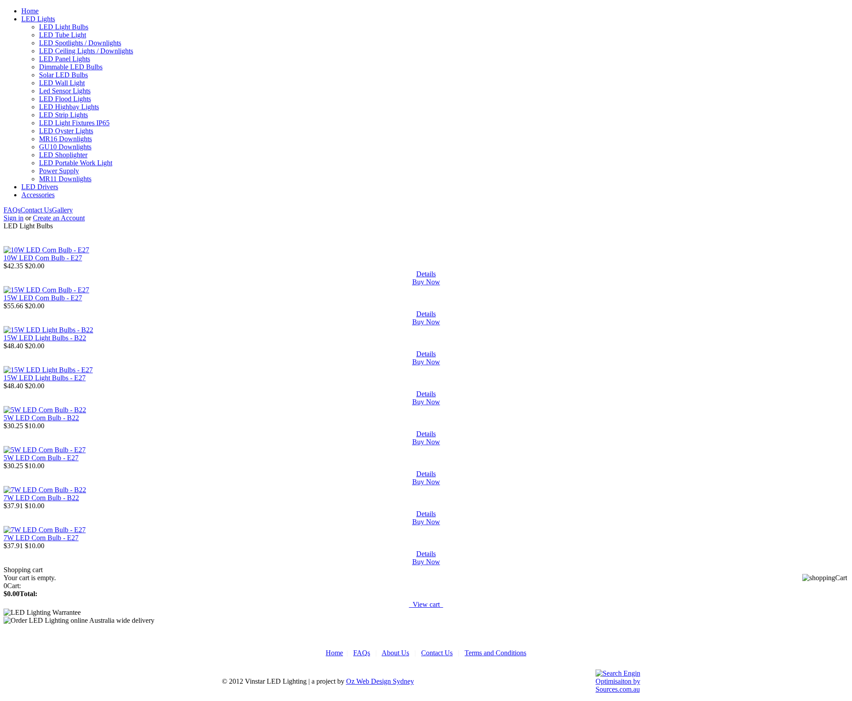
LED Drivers (39, 187)
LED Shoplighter (63, 155)
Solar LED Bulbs (63, 75)
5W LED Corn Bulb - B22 (41, 418)
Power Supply (59, 171)
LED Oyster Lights (66, 131)
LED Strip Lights (63, 115)
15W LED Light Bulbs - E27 (45, 378)
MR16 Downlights (65, 139)
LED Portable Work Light (75, 163)
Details (426, 274)
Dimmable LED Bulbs (71, 67)
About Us (395, 653)
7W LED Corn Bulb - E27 (41, 538)
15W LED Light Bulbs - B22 (45, 338)
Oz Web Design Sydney (380, 681)
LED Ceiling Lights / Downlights (86, 51)
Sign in (14, 218)
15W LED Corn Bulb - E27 (43, 298)
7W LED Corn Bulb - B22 (41, 498)
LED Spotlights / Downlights (80, 43)
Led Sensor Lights (65, 91)
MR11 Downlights (65, 179)
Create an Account (59, 218)
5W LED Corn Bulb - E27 (41, 458)
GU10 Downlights (65, 147)
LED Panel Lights (64, 59)
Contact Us (36, 210)
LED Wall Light (62, 83)
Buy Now (426, 282)
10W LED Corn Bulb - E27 (43, 258)
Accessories (38, 195)
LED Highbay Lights (69, 107)
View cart (426, 604)
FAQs (12, 210)
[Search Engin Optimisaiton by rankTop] (620, 689)
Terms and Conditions (495, 653)
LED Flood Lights (65, 99)
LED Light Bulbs (63, 27)
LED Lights (38, 19)
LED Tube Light (62, 35)
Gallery (62, 210)
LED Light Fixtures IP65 (74, 123)
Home (30, 11)
